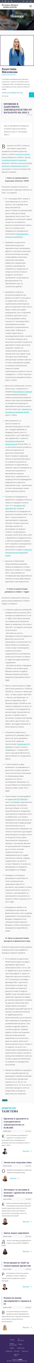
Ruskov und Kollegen (11, 20)
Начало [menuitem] (12, 1340)
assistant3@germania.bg (14, 93)
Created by (17, 1359)
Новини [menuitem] (12, 1348)
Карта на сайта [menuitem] (16, 1354)
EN (30, 1)
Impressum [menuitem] (25, 1351)
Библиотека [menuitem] (21, 1348)
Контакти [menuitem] (16, 1351)
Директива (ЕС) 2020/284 (17, 799)
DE (27, 1)
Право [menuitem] (20, 1344)
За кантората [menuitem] (21, 1339)
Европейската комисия (22, 392)
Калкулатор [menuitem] (9, 1351)
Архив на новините (23, 20)
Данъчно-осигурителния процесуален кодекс (18, 553)
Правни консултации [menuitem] (13, 1344)
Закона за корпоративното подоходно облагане (16, 160)
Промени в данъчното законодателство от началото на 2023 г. (17, 22)
